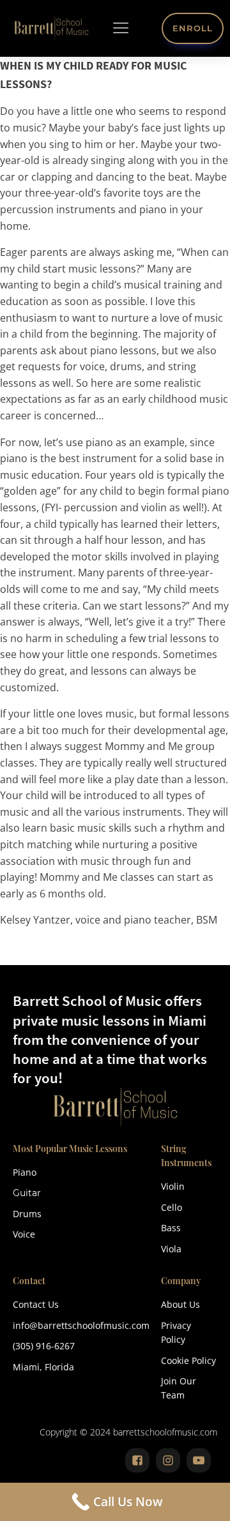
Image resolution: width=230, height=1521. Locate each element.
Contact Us (36, 1304)
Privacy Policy (176, 1332)
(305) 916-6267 (44, 1346)
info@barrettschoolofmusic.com (81, 1325)
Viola (171, 1249)
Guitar (27, 1193)
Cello (171, 1207)
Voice (24, 1234)
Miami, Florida (43, 1367)
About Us (180, 1304)
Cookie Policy (188, 1360)
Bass (171, 1228)
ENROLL (192, 28)
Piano (24, 1172)
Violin (173, 1186)
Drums (27, 1214)
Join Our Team (178, 1388)
